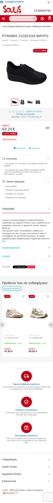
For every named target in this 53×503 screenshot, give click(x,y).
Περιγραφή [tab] (8, 208)
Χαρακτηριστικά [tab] (11, 247)
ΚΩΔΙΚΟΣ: (15, 117)
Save (32, 267)
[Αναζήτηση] (34, 18)
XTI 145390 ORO (36, 338)
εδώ (26, 443)
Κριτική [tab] (6, 256)
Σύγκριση (36, 148)
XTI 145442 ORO (11, 338)
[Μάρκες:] (47, 128)
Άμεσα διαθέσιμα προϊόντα (26, 384)
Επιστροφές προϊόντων (26, 435)
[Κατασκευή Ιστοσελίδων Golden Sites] (10, 493)
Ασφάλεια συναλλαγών (26, 410)
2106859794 (42, 10)
